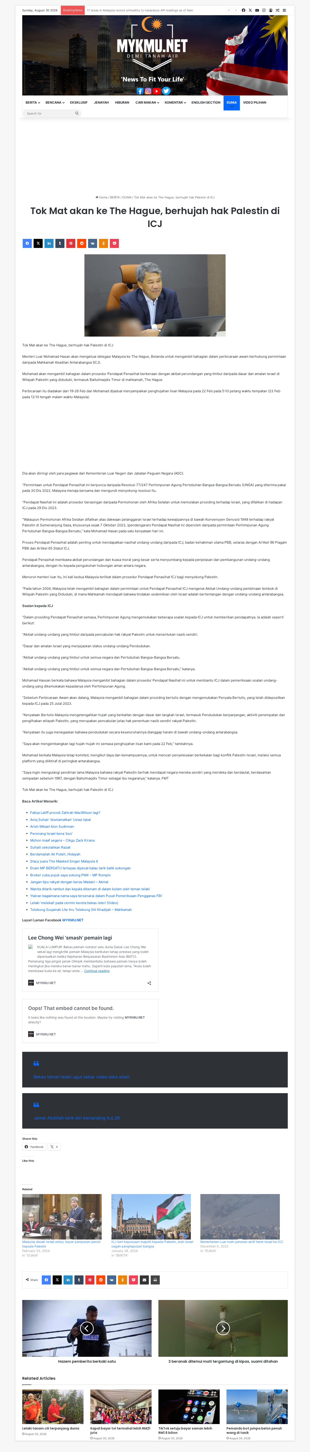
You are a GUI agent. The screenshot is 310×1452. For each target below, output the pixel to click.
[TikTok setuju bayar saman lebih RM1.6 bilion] (189, 1407)
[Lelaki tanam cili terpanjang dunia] (53, 1407)
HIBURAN (122, 102)
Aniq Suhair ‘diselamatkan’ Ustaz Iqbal (60, 819)
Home (103, 197)
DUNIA (232, 102)
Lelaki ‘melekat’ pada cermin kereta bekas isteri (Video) (74, 903)
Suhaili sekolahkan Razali (50, 847)
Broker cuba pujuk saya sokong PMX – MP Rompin (70, 875)
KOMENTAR (174, 102)
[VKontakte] (92, 243)
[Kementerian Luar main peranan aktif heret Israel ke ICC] (242, 1217)
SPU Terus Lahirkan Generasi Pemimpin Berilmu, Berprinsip (128, 10)
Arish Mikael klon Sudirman (52, 826)
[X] (38, 243)
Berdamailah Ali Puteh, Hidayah (55, 854)
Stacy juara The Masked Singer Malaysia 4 (64, 861)
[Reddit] (81, 243)
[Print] (155, 1280)
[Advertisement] (155, 156)
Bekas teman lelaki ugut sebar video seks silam (82, 1077)
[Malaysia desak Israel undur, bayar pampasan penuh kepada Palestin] (64, 1217)
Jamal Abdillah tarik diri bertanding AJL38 (77, 1118)
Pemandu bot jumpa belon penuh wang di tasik (254, 1430)
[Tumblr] (59, 243)
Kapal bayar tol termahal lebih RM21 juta (120, 1430)
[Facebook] (27, 243)
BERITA (31, 102)
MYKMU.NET (73, 920)
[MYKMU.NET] (155, 55)
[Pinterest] (70, 243)
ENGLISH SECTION (206, 102)
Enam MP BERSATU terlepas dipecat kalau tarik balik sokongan (80, 868)
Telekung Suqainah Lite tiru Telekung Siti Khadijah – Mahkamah (81, 909)
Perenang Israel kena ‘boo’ (51, 833)
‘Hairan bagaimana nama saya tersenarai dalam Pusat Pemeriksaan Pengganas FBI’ (96, 896)
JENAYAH (101, 102)
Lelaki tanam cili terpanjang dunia (50, 1428)
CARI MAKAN (145, 102)
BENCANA (53, 102)
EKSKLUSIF (79, 102)
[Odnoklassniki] (103, 243)
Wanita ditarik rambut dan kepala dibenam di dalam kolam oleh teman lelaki (90, 889)
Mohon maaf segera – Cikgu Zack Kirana (62, 840)
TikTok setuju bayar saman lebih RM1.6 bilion (185, 1430)
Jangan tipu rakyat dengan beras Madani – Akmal (69, 882)
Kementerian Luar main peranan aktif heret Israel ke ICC (241, 1242)
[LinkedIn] (49, 243)
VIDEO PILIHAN (254, 102)
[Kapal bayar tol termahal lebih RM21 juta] (121, 1407)
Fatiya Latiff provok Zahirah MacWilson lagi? (65, 812)
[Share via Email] (144, 1280)
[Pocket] (114, 243)
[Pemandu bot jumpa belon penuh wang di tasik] (257, 1407)
